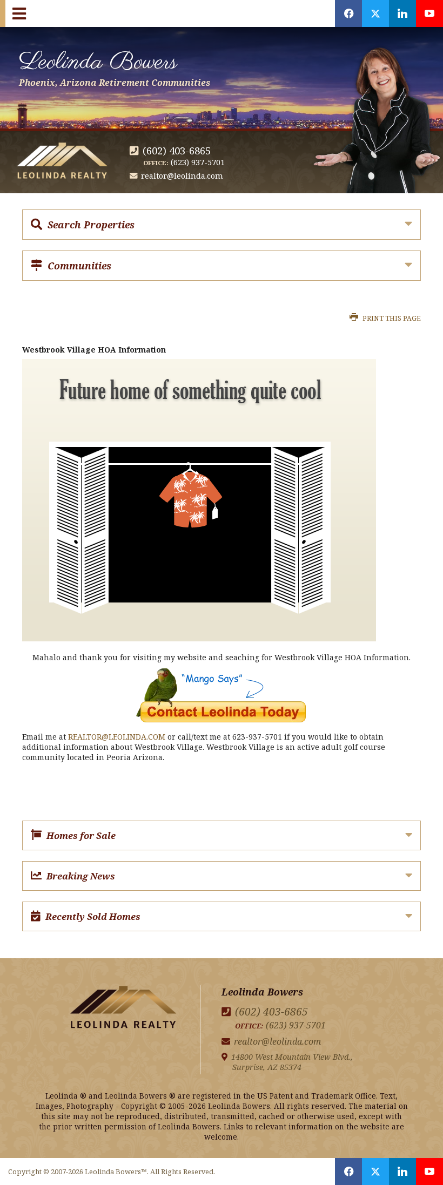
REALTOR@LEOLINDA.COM (116, 737)
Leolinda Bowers (114, 66)
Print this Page (391, 318)
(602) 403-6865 (177, 150)
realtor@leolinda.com (182, 176)
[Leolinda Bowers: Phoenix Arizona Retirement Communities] (123, 1009)
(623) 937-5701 (198, 162)
